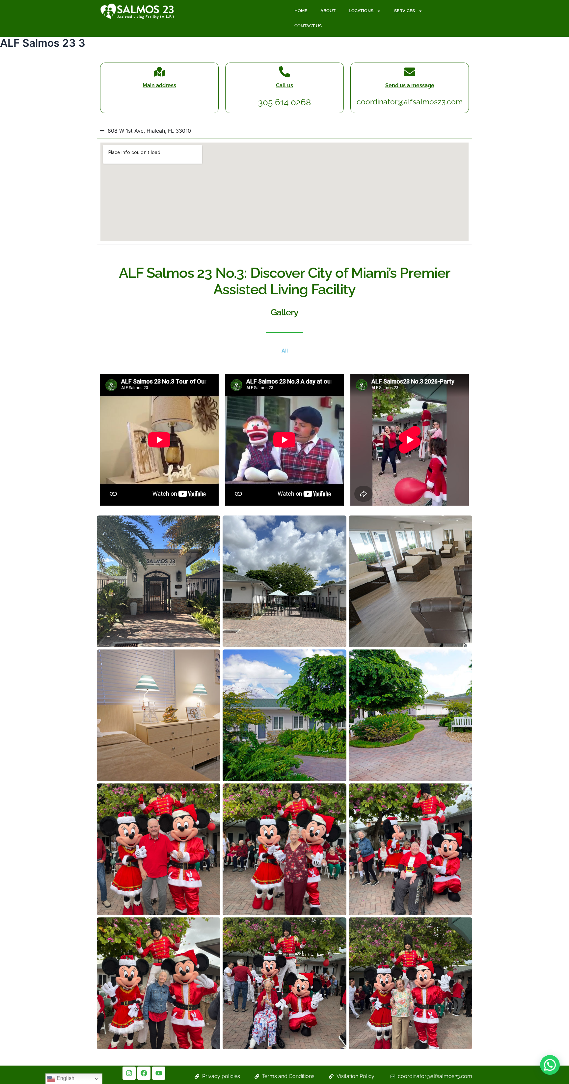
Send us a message (409, 85)
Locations (361, 10)
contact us (308, 25)
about (328, 10)
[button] (550, 1065)
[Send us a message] (409, 71)
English (64, 1078)
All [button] (285, 351)
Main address (159, 85)
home (300, 10)
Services (404, 10)
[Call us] (284, 71)
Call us (284, 85)
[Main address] (159, 71)
